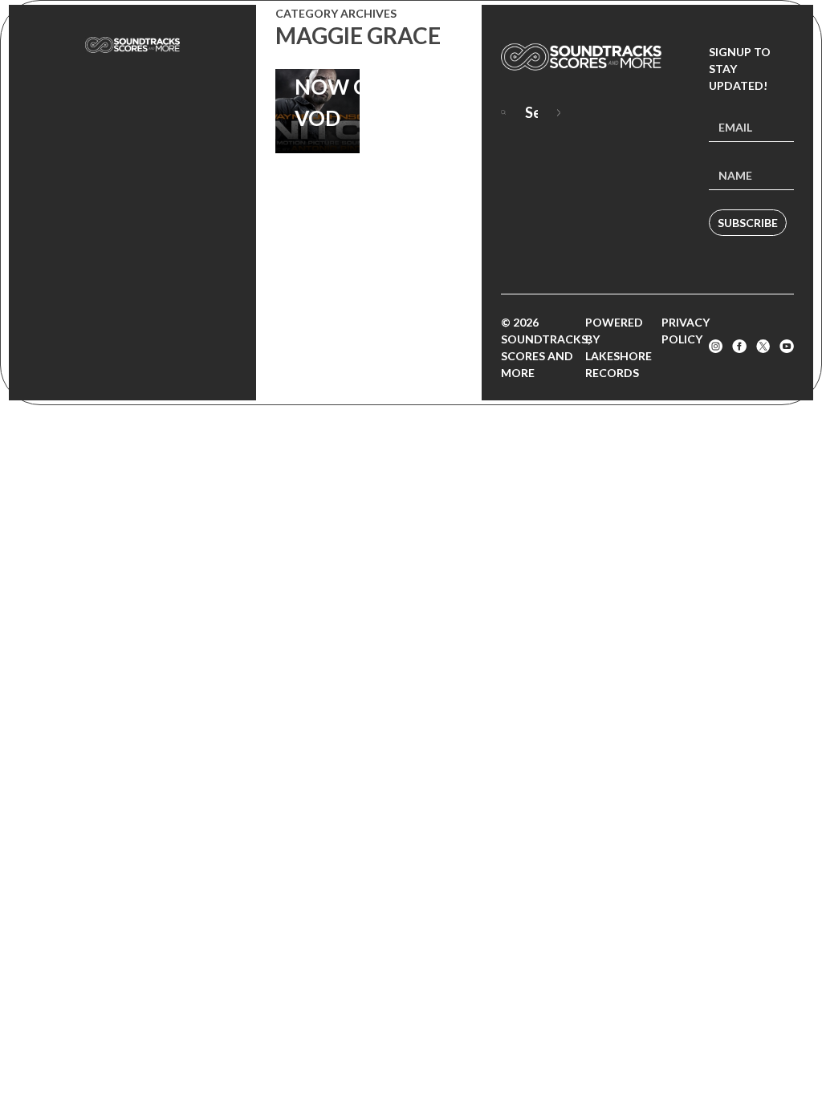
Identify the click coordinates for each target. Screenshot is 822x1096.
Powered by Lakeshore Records (618, 347)
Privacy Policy (685, 330)
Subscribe (748, 222)
